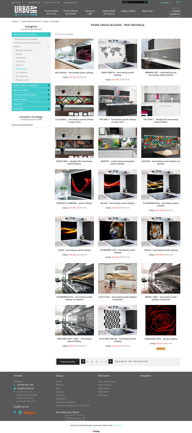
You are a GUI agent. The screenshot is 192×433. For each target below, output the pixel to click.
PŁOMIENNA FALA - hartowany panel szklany (161, 204)
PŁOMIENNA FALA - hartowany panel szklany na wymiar (74, 298)
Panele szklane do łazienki (25, 85)
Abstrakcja (20, 68)
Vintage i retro (22, 80)
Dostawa (60, 391)
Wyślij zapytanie (174, 12)
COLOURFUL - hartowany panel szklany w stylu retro (74, 120)
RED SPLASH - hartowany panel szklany (74, 72)
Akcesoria (17, 104)
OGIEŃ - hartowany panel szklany (74, 250)
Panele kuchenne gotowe (26, 39)
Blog (58, 388)
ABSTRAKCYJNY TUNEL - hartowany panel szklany (74, 340)
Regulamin (61, 398)
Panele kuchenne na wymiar (27, 42)
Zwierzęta (20, 61)
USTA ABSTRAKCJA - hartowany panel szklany (117, 340)
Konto (166, 2)
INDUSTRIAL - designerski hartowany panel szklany (74, 162)
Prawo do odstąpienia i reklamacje (72, 405)
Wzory (17, 46)
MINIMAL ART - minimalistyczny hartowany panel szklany (161, 73)
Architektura (21, 72)
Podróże (19, 65)
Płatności (60, 395)
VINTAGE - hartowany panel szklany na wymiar (161, 162)
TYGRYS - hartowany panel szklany (161, 250)
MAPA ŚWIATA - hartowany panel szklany (117, 73)
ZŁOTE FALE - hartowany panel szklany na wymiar (118, 298)
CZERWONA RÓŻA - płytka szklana (161, 339)
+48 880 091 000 (25, 384)
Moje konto (104, 375)
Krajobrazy (20, 57)
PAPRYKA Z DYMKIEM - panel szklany (74, 203)
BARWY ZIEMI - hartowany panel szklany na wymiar (161, 298)
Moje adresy (104, 388)
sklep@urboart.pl (25, 388)
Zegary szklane (20, 99)
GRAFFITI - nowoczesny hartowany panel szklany (118, 162)
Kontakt (59, 384)
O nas (59, 381)
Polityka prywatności (66, 402)
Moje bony (103, 395)
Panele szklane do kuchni (25, 34)
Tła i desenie (21, 76)
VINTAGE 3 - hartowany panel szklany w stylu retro (117, 120)
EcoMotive (117, 425)
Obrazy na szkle (20, 90)
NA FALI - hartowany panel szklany (118, 203)
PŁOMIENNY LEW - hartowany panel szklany (117, 251)
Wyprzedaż (18, 108)
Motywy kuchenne (24, 50)
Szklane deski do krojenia (25, 94)
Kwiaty (18, 54)
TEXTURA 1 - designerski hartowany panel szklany (161, 120)
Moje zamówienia (106, 381)
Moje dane (103, 391)
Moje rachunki (105, 384)
